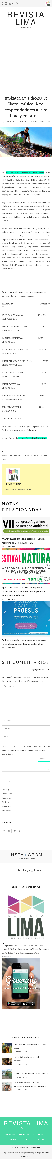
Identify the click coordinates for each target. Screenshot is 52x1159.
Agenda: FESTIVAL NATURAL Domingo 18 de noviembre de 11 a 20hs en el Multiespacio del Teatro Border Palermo (23, 591)
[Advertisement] (26, 60)
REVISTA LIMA (26, 18)
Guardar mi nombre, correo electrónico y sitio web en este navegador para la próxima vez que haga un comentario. (26, 750)
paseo (36, 455)
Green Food (7, 793)
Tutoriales (6, 810)
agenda (5, 455)
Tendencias (7, 806)
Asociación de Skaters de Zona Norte (25, 172)
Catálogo (6, 789)
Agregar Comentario (40, 669)
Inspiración (6, 798)
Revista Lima (10, 122)
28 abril (22, 122)
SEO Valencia (35, 1147)
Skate (4, 459)
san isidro (43, 455)
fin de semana (27, 455)
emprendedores (15, 455)
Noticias (33, 122)
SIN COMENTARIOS (25, 662)
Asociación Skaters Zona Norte (33, 438)
